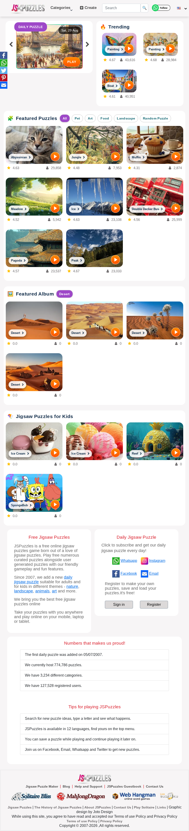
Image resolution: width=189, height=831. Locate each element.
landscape (23, 591)
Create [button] (90, 8)
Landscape (126, 118)
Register (154, 604)
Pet (77, 118)
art (54, 591)
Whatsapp (129, 561)
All (65, 118)
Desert (64, 294)
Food (104, 118)
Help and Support (88, 786)
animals (42, 591)
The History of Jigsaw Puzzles (58, 807)
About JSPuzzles (97, 807)
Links (161, 807)
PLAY (71, 62)
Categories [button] (60, 10)
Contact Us (154, 786)
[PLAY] (129, 48)
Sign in (119, 604)
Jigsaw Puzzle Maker (42, 786)
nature (72, 586)
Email (154, 573)
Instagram (157, 561)
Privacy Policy (111, 821)
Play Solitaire (144, 807)
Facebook (129, 573)
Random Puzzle (155, 118)
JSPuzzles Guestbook (124, 786)
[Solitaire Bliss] (32, 796)
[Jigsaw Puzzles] (28, 8)
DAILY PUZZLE (30, 27)
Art (90, 118)
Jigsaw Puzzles (20, 807)
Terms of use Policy (82, 821)
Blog (66, 786)
